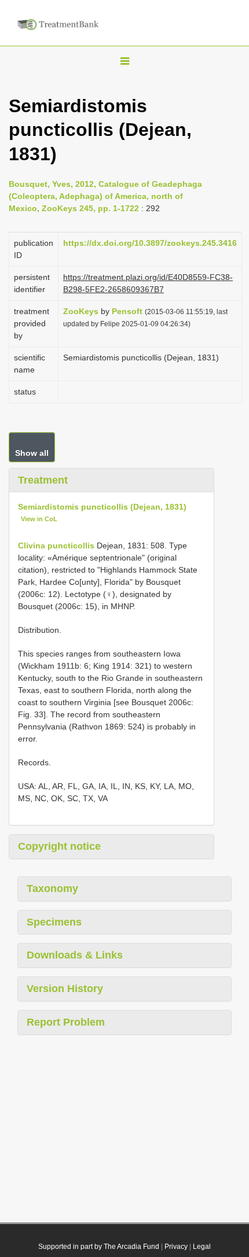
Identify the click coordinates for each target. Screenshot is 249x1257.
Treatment (43, 480)
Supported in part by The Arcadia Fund (98, 1247)
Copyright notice (59, 846)
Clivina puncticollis (56, 545)
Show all (32, 453)
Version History (65, 988)
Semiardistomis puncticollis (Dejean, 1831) (102, 506)
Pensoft (127, 311)
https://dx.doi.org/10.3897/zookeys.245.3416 (150, 243)
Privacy (176, 1247)
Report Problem (66, 1022)
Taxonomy (52, 888)
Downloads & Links (75, 955)
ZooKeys (80, 311)
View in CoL (39, 518)
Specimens (54, 922)
